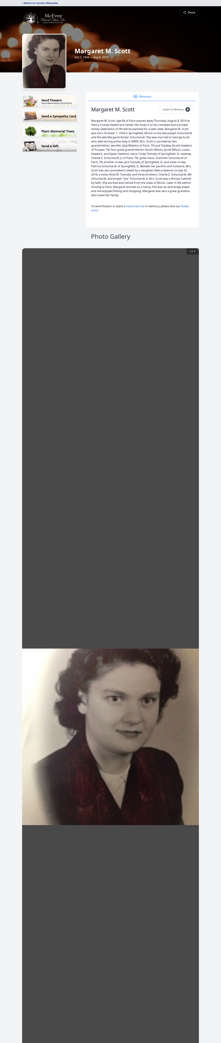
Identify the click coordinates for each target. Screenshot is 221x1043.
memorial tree (135, 206)
